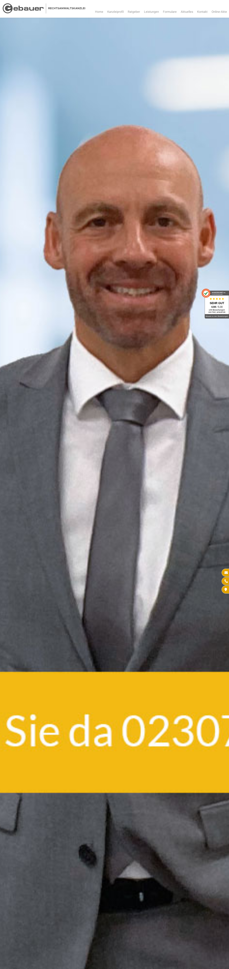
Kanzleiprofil (115, 11)
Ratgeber (134, 11)
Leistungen (151, 11)
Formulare (170, 11)
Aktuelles (187, 11)
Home (99, 11)
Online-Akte (219, 11)
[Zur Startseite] (44, 12)
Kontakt (202, 11)
